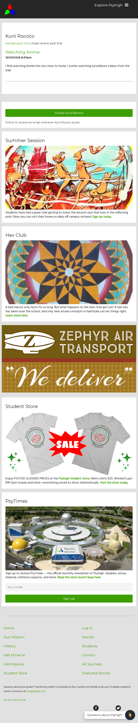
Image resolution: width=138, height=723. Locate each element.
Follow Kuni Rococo (69, 113)
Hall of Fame (14, 655)
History (10, 646)
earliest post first (17, 43)
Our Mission (14, 637)
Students (89, 646)
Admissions (14, 664)
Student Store (15, 673)
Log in (87, 628)
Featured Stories (96, 673)
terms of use (19, 700)
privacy (7, 700)
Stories (88, 637)
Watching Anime (22, 52)
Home (9, 628)
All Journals (92, 664)
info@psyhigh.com (35, 691)
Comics (88, 655)
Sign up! (69, 598)
